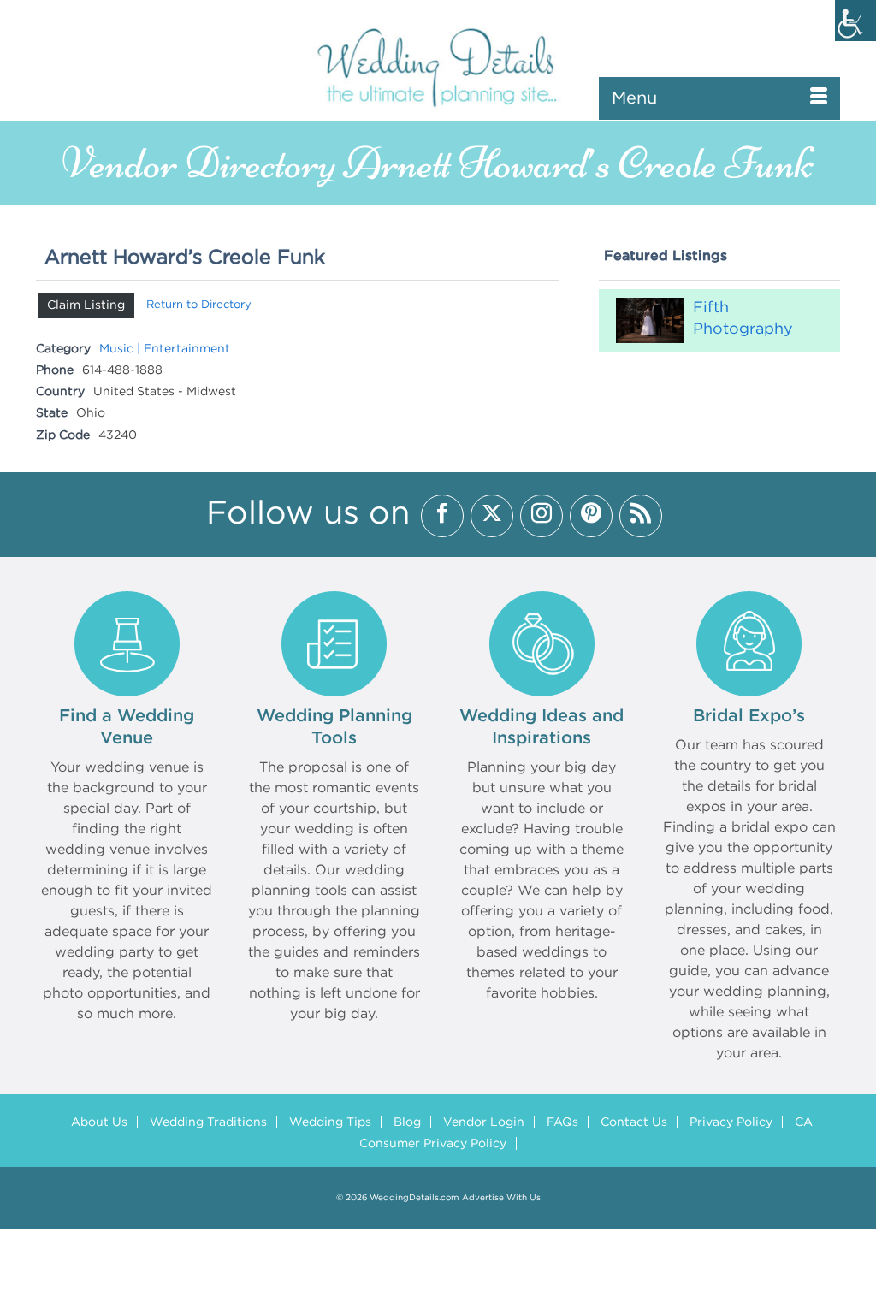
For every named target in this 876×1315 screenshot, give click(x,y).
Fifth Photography (743, 318)
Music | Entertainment (164, 349)
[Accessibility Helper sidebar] (855, 20)
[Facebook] (442, 516)
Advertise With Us (501, 1198)
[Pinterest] (591, 516)
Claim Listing (86, 305)
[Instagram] (541, 516)
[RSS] (640, 516)
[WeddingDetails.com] (437, 66)
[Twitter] (492, 516)
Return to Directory (199, 305)
